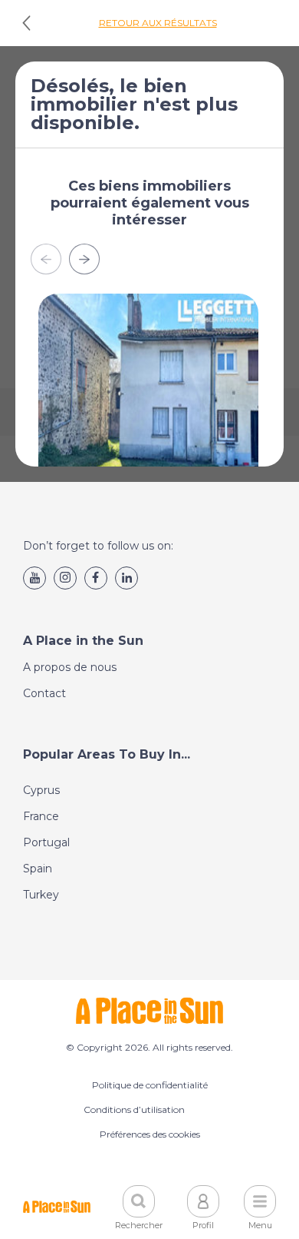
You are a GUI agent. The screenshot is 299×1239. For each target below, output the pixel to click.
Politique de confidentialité (150, 1085)
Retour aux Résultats (158, 22)
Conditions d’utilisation (134, 1109)
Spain (37, 868)
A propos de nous (70, 667)
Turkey (41, 895)
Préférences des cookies (150, 1134)
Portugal (46, 842)
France (41, 816)
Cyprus (41, 790)
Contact (44, 693)
